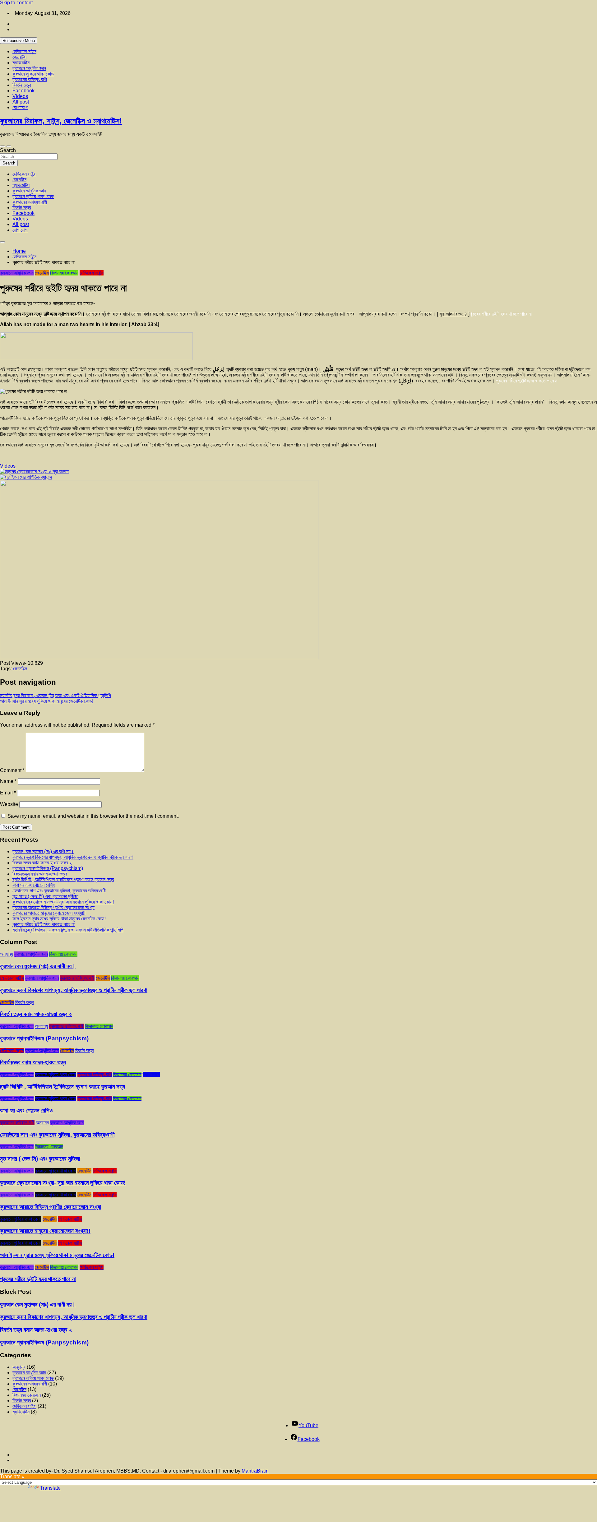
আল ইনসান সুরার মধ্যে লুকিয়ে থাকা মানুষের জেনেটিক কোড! (46, 701)
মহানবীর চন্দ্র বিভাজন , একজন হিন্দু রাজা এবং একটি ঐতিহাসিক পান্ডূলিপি (55, 695)
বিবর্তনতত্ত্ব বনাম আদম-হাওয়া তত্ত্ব (39, 874)
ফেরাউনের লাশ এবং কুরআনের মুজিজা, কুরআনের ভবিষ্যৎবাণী (59, 890)
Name (8, 781)
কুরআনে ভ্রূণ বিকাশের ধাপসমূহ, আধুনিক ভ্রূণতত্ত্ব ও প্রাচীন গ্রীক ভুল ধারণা (72, 857)
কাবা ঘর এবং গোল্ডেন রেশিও (33, 885)
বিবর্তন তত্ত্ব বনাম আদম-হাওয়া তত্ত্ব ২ (42, 862)
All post (20, 101)
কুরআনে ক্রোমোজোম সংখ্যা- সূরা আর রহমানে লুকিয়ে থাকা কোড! (63, 901)
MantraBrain (255, 1470)
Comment (12, 770)
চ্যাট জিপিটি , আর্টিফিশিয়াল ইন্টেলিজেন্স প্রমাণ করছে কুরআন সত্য (63, 879)
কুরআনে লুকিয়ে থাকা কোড (33, 73)
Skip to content (16, 2)
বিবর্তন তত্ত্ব (21, 85)
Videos (20, 96)
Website (9, 804)
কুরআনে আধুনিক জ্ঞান (29, 68)
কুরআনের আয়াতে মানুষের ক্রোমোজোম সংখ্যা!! (49, 913)
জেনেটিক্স (19, 57)
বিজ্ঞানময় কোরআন (64, 272)
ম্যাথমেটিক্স (21, 62)
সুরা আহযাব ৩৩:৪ (453, 314)
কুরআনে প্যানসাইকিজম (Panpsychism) (47, 868)
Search (8, 150)
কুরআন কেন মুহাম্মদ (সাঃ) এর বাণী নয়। (43, 851)
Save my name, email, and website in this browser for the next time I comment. (93, 816)
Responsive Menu (18, 40)
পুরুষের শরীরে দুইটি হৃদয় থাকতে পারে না (43, 924)
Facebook (23, 90)
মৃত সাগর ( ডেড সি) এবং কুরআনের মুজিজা (45, 896)
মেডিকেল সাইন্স (24, 51)
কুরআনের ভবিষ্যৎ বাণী (29, 79)
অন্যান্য (6, 954)
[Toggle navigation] (2, 146)
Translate (50, 1488)
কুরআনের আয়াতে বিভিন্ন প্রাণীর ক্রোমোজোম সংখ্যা (53, 907)
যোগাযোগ (20, 107)
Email (8, 792)
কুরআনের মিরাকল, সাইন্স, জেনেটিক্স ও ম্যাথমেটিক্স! (61, 121)
